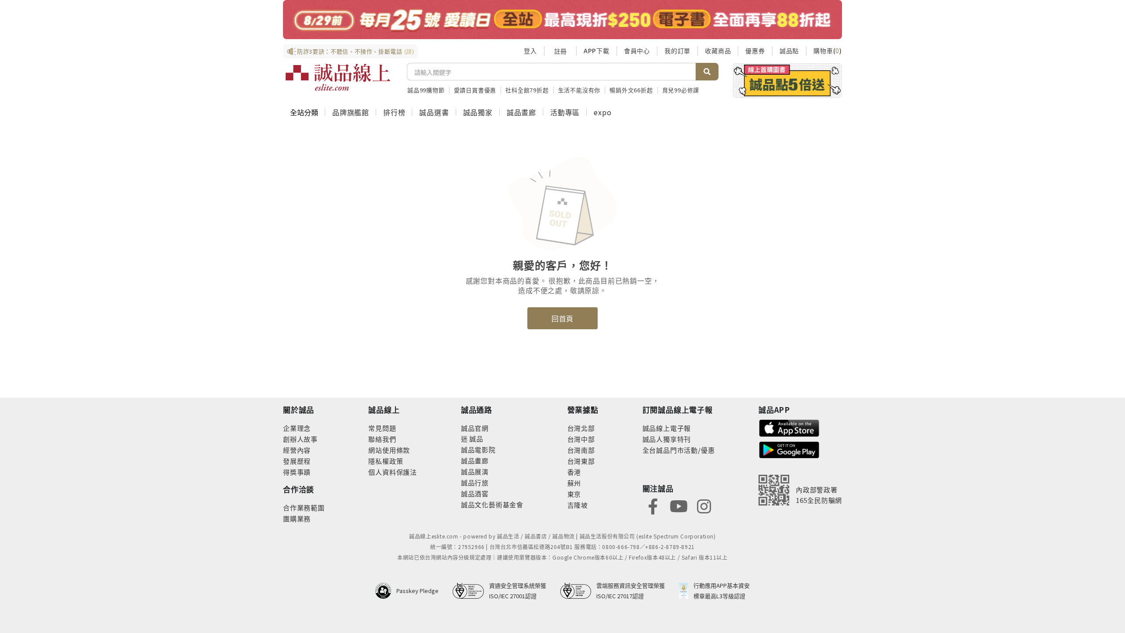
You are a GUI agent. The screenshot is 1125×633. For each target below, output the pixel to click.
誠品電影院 (478, 449)
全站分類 (304, 112)
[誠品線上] (338, 77)
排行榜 (394, 112)
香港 (574, 472)
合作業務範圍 (304, 507)
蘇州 (574, 482)
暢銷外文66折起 (631, 90)
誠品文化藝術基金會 (492, 504)
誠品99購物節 (426, 90)
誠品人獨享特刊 (666, 439)
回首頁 (562, 318)
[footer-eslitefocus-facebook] (653, 505)
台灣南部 (581, 450)
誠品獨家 (478, 112)
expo (602, 112)
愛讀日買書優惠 (475, 90)
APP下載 (597, 50)
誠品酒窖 (475, 493)
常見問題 (382, 428)
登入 (530, 50)
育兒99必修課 (681, 90)
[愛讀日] (562, 19)
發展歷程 (297, 461)
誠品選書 (434, 112)
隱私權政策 (385, 461)
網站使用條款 (389, 450)
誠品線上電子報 (666, 428)
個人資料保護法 (392, 472)
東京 (574, 493)
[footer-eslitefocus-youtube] (678, 505)
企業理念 (297, 428)
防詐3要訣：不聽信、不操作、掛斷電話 (355, 51)
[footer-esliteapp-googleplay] (789, 449)
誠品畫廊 (521, 112)
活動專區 (565, 112)
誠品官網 (475, 428)
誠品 (475, 438)
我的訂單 (677, 50)
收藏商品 (718, 50)
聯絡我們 (382, 439)
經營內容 (297, 450)
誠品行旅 (475, 482)
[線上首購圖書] (787, 80)
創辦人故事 (300, 439)
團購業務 (297, 518)
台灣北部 (581, 428)
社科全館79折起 (526, 90)
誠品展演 (475, 471)
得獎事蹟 (297, 472)
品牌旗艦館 (350, 112)
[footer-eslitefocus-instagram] (704, 505)
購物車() (827, 50)
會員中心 (637, 50)
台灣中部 (581, 439)
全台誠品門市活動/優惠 (678, 450)
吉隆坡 (577, 504)
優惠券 (755, 50)
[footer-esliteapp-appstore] (789, 427)
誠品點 (789, 50)
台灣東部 (581, 461)
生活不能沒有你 (579, 90)
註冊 (560, 51)
